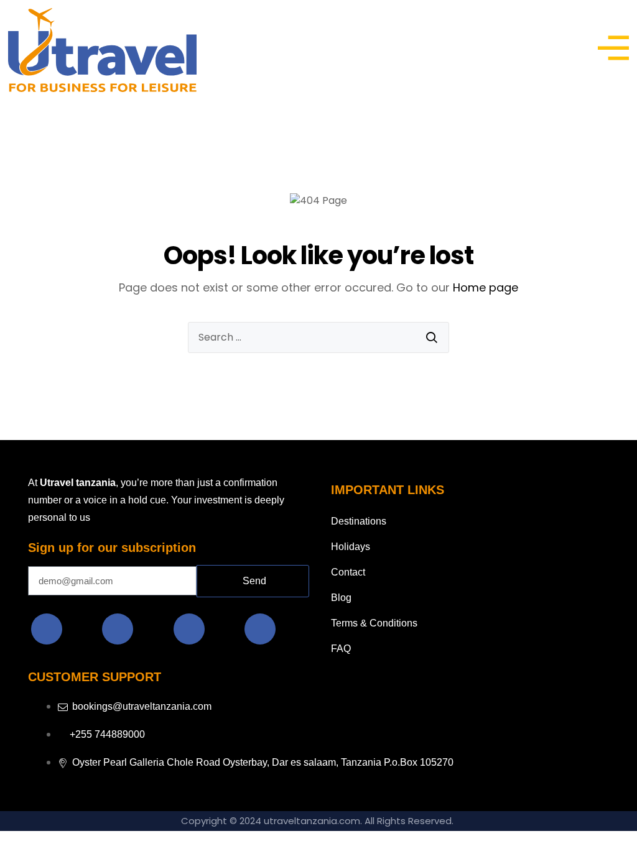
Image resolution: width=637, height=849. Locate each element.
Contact (348, 572)
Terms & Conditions (374, 623)
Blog (341, 597)
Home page (485, 287)
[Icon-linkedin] (189, 629)
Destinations (358, 521)
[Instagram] (117, 629)
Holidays (350, 546)
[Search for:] (318, 337)
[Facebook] (46, 629)
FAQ (341, 648)
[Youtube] (260, 629)
